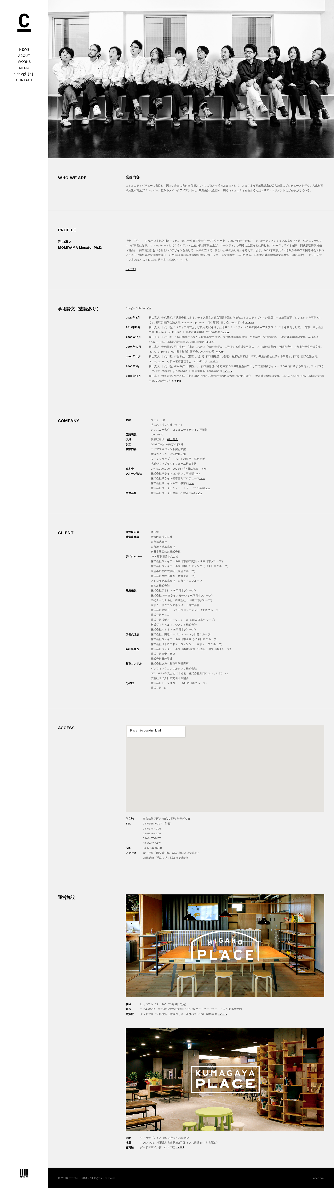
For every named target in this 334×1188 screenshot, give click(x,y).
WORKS (24, 62)
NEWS (24, 49)
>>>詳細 (131, 269)
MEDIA (24, 68)
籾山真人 (172, 439)
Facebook (318, 1177)
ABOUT (24, 56)
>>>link (249, 322)
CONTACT (24, 80)
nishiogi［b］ (24, 74)
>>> (149, 308)
